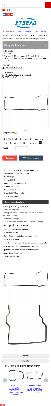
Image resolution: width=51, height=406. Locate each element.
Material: (7, 180)
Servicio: (7, 193)
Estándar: (8, 186)
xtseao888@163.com (14, 2)
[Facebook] (4, 14)
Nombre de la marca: (12, 173)
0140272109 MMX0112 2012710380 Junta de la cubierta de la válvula (16, 390)
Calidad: (7, 190)
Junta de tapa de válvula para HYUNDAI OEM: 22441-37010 (34, 389)
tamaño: (7, 183)
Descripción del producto (14, 202)
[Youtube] (11, 14)
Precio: (7, 196)
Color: (6, 177)
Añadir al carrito (33, 158)
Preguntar (10, 158)
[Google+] (8, 14)
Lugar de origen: (10, 170)
